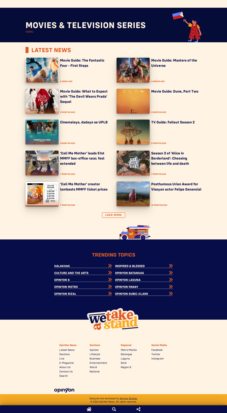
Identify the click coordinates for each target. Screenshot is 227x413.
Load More (113, 215)
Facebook (157, 349)
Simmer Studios (128, 398)
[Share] (138, 409)
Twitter (155, 354)
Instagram (157, 358)
